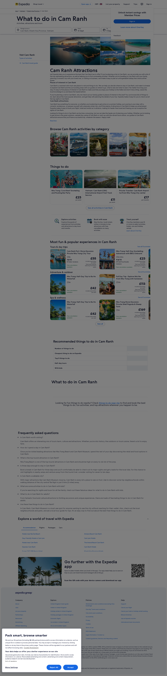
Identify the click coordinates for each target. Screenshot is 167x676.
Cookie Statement (31, 648)
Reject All (54, 667)
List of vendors (11, 661)
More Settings (11, 667)
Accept (70, 667)
